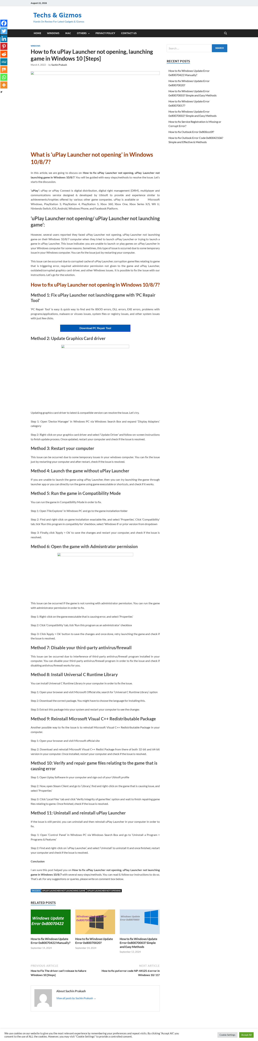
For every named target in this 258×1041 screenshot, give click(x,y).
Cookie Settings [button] (227, 1034)
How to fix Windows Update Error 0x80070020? (94, 941)
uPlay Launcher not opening (104, 890)
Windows (53, 33)
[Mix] (3, 69)
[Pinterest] (3, 46)
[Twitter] (3, 30)
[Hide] (1, 92)
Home (37, 33)
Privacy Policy (105, 33)
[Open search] (225, 33)
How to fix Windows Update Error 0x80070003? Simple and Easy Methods (138, 942)
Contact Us (129, 33)
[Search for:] (197, 48)
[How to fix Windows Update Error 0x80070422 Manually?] (51, 923)
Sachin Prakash (59, 64)
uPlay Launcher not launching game (63, 890)
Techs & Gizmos (57, 15)
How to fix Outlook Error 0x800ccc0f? (191, 131)
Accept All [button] (246, 1034)
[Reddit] (3, 54)
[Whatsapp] (3, 77)
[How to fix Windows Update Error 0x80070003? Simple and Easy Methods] (140, 923)
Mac (68, 33)
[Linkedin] (3, 38)
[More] (3, 85)
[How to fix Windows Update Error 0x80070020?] (95, 923)
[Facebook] (3, 23)
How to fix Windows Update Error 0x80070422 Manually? (50, 941)
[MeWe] (3, 61)
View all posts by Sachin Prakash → (76, 998)
